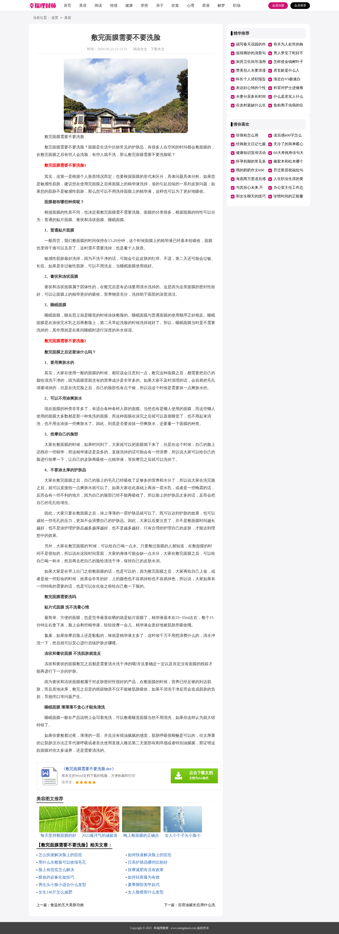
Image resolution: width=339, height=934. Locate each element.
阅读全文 (140, 49)
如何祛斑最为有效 (144, 877)
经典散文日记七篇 (251, 144)
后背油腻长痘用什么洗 (196, 905)
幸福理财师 (161, 928)
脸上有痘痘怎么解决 (56, 870)
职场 (236, 5)
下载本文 (158, 49)
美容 (83, 5)
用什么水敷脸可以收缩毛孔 (62, 862)
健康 (129, 5)
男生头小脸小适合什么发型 (62, 885)
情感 (113, 5)
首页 (67, 5)
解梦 (221, 5)
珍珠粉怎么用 (247, 135)
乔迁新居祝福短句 (288, 170)
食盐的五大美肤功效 (67, 905)
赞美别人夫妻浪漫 (251, 70)
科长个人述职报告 (251, 79)
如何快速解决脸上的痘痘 (149, 855)
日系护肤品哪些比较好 (148, 862)
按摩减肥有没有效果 (146, 870)
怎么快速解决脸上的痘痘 (60, 855)
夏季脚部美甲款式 (144, 885)
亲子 (160, 5)
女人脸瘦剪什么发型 (146, 892)
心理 (190, 5)
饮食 (175, 5)
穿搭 (144, 5)
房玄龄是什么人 (286, 70)
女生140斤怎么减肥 (55, 892)
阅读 (98, 5)
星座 (206, 5)
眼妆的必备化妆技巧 (56, 877)
